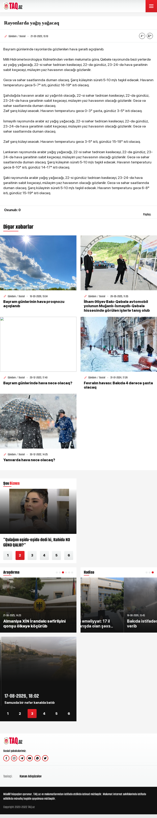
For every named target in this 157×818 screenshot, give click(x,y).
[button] (57, 572)
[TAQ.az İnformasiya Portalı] (19, 6)
